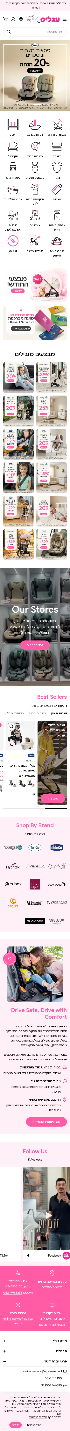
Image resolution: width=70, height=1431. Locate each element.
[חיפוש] (8, 31)
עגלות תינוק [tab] (59, 713)
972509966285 (51, 1385)
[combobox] (35, 32)
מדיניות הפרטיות (38, 1417)
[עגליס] (35, 285)
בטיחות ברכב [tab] (37, 713)
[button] (48, 104)
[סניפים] (21, 19)
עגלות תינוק (28, 760)
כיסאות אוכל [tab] (15, 713)
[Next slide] (17, 104)
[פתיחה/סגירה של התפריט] (64, 19)
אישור (15, 1425)
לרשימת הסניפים (52, 1287)
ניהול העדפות (34, 1425)
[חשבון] (13, 19)
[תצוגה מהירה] (11, 726)
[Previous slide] (52, 104)
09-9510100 (14, 1286)
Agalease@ (35, 1159)
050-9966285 (12, 1292)
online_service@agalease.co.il (42, 1371)
